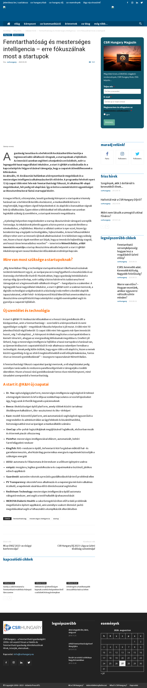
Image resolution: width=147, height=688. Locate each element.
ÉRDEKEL (109, 122)
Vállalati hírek (30, 31)
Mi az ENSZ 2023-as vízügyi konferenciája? (17, 547)
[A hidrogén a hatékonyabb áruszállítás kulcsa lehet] (80, 574)
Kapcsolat (134, 685)
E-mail (108, 97)
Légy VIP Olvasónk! (92, 2)
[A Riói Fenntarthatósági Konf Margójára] (59, 647)
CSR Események (73, 2)
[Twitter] (142, 2)
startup (56, 519)
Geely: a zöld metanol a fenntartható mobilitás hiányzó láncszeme (17, 589)
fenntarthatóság (19, 519)
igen (108, 114)
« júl (103, 673)
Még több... (18, 31)
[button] (140, 24)
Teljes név (109, 86)
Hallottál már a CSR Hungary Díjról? (121, 199)
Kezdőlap (7, 31)
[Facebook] (127, 2)
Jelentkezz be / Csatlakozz (15, 2)
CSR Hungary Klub (38, 2)
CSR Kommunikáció (50, 23)
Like (107, 152)
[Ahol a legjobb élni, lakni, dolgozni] (59, 634)
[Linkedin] (137, 2)
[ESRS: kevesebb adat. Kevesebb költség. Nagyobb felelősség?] (108, 273)
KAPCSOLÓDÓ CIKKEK (18, 559)
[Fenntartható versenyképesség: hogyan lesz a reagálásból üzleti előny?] (108, 250)
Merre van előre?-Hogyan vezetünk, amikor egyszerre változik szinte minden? (128, 291)
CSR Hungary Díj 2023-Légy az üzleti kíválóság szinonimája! (76, 547)
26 (116, 663)
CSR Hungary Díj (56, 2)
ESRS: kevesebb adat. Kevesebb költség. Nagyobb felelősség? (129, 270)
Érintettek (71, 23)
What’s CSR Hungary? (118, 685)
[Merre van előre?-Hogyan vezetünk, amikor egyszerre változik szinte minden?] (108, 290)
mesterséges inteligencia (40, 519)
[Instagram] (132, 2)
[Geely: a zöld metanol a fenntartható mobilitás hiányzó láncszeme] (17, 574)
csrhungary (12, 62)
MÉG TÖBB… (101, 23)
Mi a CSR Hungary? (76, 685)
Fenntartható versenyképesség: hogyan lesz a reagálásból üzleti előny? (127, 251)
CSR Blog (85, 23)
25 (110, 663)
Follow (122, 152)
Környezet (30, 23)
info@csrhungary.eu (24, 654)
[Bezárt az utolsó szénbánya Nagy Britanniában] (59, 661)
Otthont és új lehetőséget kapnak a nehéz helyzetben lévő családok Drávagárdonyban (49, 589)
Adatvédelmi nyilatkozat (96, 685)
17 (104, 658)
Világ (17, 23)
